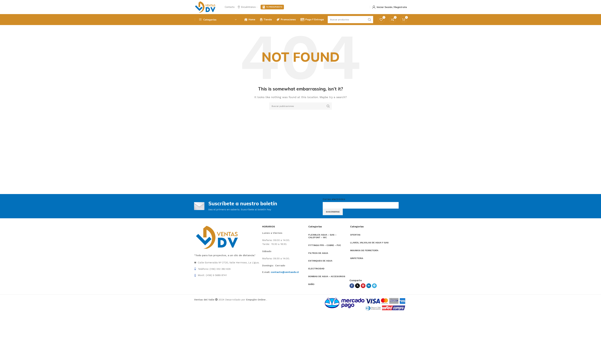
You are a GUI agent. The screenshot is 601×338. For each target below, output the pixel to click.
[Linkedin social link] (368, 285)
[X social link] (357, 285)
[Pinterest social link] (363, 285)
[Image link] (217, 237)
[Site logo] (205, 6)
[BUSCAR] (328, 106)
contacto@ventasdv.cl (285, 272)
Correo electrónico (334, 199)
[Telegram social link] (374, 285)
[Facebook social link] (351, 285)
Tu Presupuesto (274, 7)
